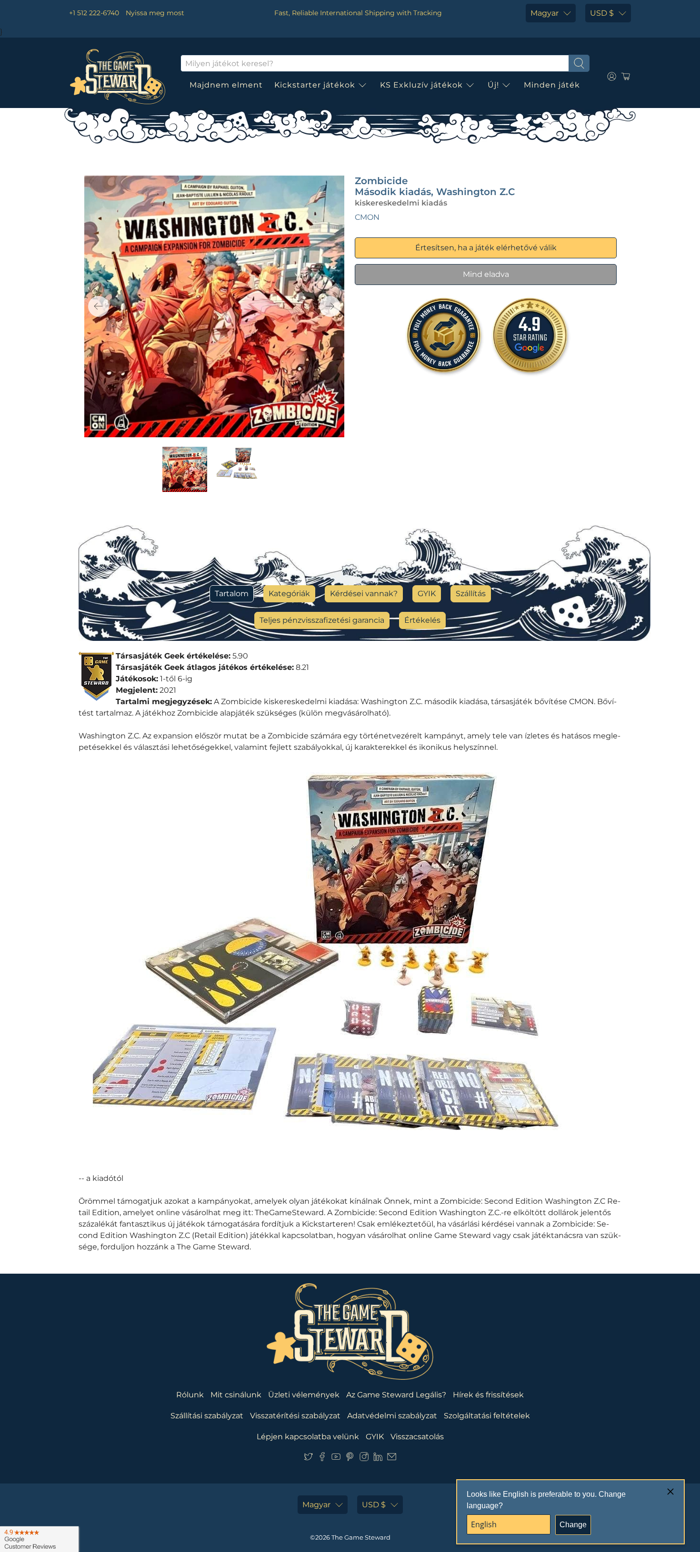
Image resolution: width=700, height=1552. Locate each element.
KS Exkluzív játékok (421, 84)
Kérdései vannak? (364, 593)
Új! (493, 84)
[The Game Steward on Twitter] (308, 1458)
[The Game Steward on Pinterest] (349, 1458)
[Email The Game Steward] (391, 1458)
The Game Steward (360, 1537)
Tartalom (232, 593)
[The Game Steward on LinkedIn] (377, 1458)
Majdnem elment (226, 84)
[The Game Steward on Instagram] (364, 1458)
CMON (367, 217)
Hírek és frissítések (488, 1394)
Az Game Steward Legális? (396, 1394)
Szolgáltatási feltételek (487, 1415)
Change (573, 1525)
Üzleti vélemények (304, 1394)
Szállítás (471, 593)
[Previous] (98, 306)
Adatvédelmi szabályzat (392, 1415)
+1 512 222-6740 (94, 13)
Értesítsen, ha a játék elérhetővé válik (486, 247)
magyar (544, 13)
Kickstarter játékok (314, 84)
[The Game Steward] (117, 76)
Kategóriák (289, 593)
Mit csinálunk (235, 1394)
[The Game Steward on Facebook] (322, 1458)
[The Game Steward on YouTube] (335, 1458)
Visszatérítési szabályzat (295, 1415)
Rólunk (190, 1394)
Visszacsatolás (417, 1436)
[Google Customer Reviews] (39, 1539)
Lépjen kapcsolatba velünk (308, 1436)
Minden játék (552, 84)
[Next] (330, 306)
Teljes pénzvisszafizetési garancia (322, 620)
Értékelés (422, 620)
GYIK (427, 593)
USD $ (602, 13)
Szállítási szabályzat (206, 1415)
